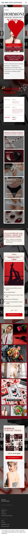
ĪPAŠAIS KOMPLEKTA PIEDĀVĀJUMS (14, 49)
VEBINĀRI (3, 511)
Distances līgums (5, 526)
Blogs (2, 520)
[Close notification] (27, 530)
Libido (14, 119)
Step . (14, 117)
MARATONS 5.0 (4, 510)
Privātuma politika (5, 524)
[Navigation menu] (26, 2)
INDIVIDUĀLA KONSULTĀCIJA (6, 515)
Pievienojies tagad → (14, 45)
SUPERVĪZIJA (3, 513)
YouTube (3, 522)
